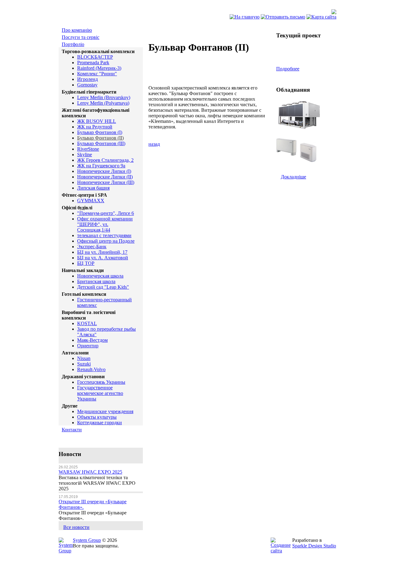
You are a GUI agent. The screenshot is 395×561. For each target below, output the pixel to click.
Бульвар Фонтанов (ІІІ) (101, 143)
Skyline (84, 154)
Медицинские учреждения (105, 411)
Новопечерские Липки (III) (105, 182)
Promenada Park (93, 62)
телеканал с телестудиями (104, 235)
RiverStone (88, 149)
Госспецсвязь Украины (101, 382)
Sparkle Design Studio (314, 545)
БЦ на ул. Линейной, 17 (102, 252)
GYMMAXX (90, 200)
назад (154, 144)
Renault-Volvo (91, 369)
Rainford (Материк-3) (99, 68)
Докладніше (293, 176)
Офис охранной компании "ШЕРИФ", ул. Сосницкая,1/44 (105, 224)
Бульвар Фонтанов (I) (99, 132)
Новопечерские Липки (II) (105, 176)
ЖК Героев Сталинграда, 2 (105, 160)
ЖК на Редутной (94, 126)
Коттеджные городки (99, 422)
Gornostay (87, 84)
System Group (87, 540)
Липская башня (93, 187)
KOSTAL (87, 323)
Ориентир (87, 345)
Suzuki (84, 363)
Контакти (72, 429)
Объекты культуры (97, 417)
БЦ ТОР (85, 263)
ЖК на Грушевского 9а (101, 165)
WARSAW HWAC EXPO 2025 (90, 472)
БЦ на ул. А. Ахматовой (102, 257)
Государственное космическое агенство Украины (100, 393)
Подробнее (287, 68)
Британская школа (96, 281)
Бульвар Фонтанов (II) (100, 137)
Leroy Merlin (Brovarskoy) (103, 97)
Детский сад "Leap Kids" (103, 287)
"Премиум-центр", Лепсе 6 (105, 213)
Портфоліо (73, 44)
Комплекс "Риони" (97, 73)
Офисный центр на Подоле (106, 241)
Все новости (76, 527)
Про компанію (77, 30)
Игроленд (87, 79)
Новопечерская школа (100, 275)
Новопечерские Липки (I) (104, 171)
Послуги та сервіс (80, 37)
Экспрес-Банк (91, 246)
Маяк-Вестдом (92, 340)
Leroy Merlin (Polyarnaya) (103, 103)
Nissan (83, 358)
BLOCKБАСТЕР (95, 57)
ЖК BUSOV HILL (96, 121)
